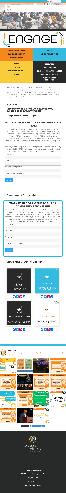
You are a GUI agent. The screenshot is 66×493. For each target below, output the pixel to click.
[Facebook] (14, 296)
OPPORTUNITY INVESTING (17, 50)
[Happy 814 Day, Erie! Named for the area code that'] (8, 366)
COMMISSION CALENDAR (16, 71)
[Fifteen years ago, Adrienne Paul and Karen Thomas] (25, 399)
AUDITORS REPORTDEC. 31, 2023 (49, 79)
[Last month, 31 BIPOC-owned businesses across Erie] (25, 415)
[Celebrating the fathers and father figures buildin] (41, 415)
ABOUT (16, 64)
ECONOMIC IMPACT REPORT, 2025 (49, 71)
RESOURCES (49, 64)
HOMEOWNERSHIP (16, 57)
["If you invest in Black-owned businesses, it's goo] (41, 366)
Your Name (9, 154)
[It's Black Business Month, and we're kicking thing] (8, 382)
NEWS (16, 74)
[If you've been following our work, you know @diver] (25, 366)
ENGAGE (49, 50)
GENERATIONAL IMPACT (49, 54)
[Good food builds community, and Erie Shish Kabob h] (41, 382)
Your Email (8, 160)
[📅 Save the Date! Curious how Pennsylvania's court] (25, 382)
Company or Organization (14, 167)
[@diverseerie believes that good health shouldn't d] (8, 415)
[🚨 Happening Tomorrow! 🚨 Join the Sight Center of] (41, 399)
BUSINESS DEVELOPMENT (16, 54)
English (51, 1)
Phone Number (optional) (14, 173)
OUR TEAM (16, 67)
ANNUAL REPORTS (49, 67)
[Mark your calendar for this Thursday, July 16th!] (8, 399)
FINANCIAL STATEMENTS (49, 74)
